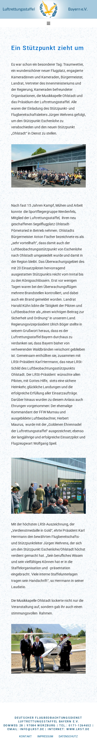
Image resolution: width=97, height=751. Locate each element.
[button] (48, 23)
